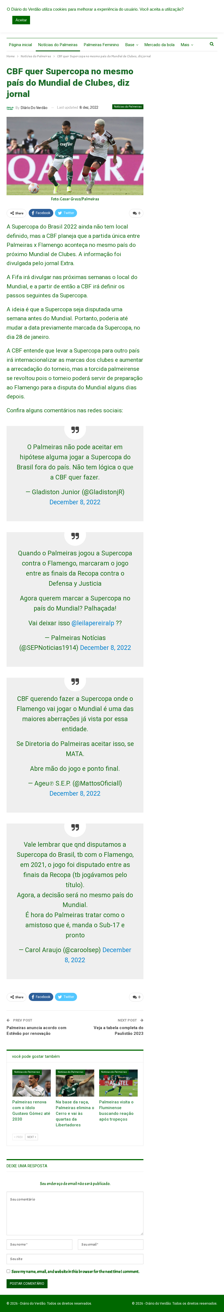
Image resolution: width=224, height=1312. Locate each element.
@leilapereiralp (93, 623)
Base (129, 44)
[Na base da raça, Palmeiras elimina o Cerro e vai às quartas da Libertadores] (75, 1083)
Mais (185, 44)
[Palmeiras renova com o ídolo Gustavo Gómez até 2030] (31, 1083)
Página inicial (20, 44)
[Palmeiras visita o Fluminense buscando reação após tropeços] (118, 1083)
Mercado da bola (160, 44)
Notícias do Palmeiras (58, 44)
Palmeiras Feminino (101, 44)
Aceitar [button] (21, 20)
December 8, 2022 (75, 502)
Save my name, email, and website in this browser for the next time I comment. (75, 1271)
